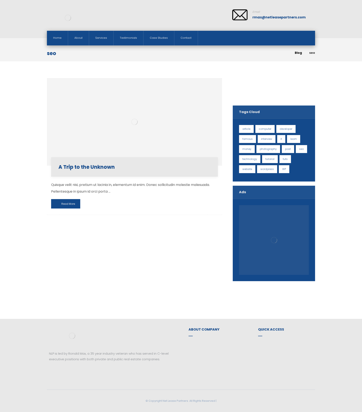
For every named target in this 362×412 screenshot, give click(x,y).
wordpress (267, 169)
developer (286, 129)
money (246, 149)
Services (269, 343)
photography (268, 149)
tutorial (269, 159)
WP (284, 169)
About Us (200, 343)
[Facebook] (52, 371)
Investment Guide (277, 350)
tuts (285, 159)
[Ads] (274, 240)
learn (293, 139)
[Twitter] (58, 371)
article (246, 129)
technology (249, 159)
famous (247, 139)
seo (301, 149)
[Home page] (286, 53)
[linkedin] (65, 371)
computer (265, 129)
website (247, 169)
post (288, 149)
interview (266, 139)
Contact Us (202, 350)
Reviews (269, 357)
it (281, 139)
